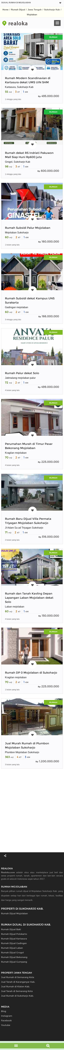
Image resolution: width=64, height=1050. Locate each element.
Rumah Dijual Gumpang (14, 961)
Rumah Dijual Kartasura (14, 938)
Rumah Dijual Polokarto (14, 934)
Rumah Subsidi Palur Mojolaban (27, 228)
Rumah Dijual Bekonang (14, 957)
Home (5, 9)
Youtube (5, 1025)
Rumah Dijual (18, 9)
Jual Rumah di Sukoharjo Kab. (17, 995)
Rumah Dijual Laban (12, 948)
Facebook (6, 1020)
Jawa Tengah (35, 9)
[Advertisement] (32, 810)
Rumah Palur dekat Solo (22, 373)
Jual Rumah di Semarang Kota (17, 977)
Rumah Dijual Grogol (12, 952)
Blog (3, 1011)
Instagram (6, 1015)
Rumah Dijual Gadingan (14, 943)
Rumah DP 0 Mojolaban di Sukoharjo (31, 672)
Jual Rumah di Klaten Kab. (15, 986)
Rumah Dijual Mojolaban (14, 913)
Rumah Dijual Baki (11, 929)
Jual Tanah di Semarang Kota (17, 991)
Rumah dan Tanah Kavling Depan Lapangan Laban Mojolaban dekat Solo (29, 598)
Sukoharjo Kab (52, 9)
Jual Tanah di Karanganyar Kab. (18, 981)
